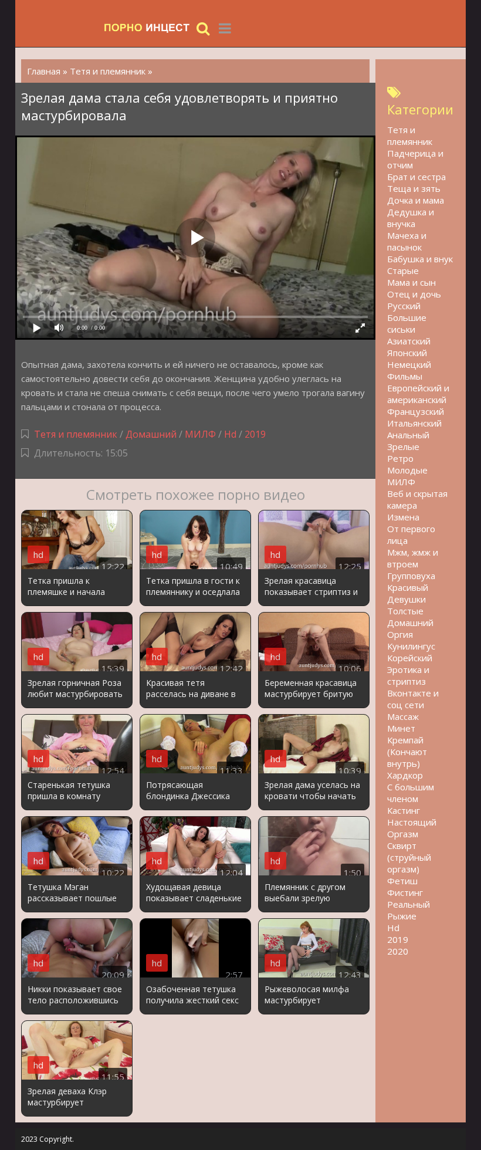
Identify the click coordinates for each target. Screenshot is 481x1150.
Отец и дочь (414, 294)
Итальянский (414, 423)
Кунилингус (411, 646)
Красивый (407, 587)
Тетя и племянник (75, 434)
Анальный (408, 435)
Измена (403, 517)
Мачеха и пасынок (406, 241)
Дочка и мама (415, 200)
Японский (407, 352)
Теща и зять (414, 188)
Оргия (400, 634)
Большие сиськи (406, 323)
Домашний (152, 434)
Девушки (406, 599)
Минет (401, 728)
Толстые (405, 611)
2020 (397, 951)
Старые (403, 270)
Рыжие (401, 916)
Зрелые (403, 446)
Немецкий (409, 364)
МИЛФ (200, 434)
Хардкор (405, 775)
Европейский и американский (418, 393)
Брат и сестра (416, 176)
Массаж (403, 716)
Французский (415, 411)
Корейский (409, 658)
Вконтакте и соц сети (413, 699)
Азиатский (409, 341)
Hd (230, 434)
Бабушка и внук (420, 259)
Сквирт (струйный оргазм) (409, 857)
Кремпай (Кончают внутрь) (407, 751)
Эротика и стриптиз (408, 675)
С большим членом (410, 792)
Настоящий (411, 822)
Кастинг (403, 810)
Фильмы (404, 376)
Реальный (408, 904)
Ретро (400, 458)
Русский (404, 306)
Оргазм (402, 834)
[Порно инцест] (147, 28)
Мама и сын (411, 282)
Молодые (407, 470)
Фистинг (405, 892)
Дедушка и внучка (410, 217)
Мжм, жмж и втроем (412, 558)
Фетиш (402, 881)
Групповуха (411, 575)
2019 (255, 434)
